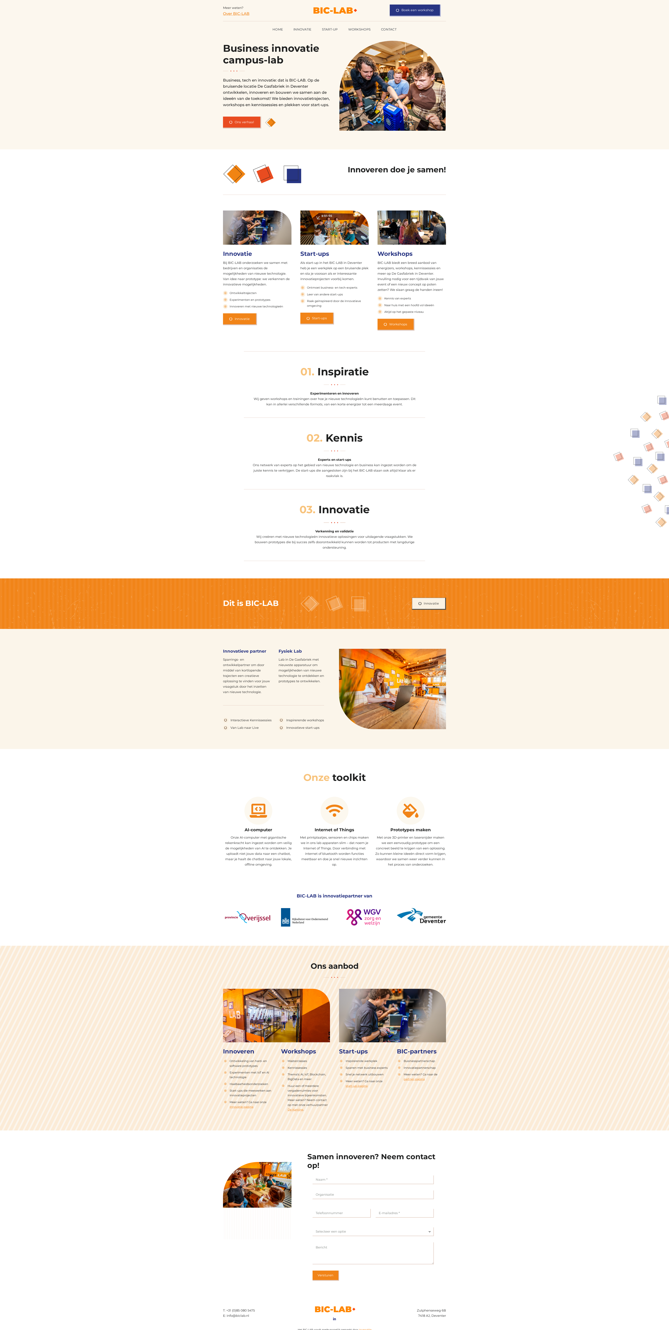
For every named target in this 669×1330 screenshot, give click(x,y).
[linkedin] (334, 1318)
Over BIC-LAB (236, 13)
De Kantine (295, 1109)
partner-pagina (414, 1079)
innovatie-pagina (241, 1107)
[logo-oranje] (334, 7)
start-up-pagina (357, 1086)
